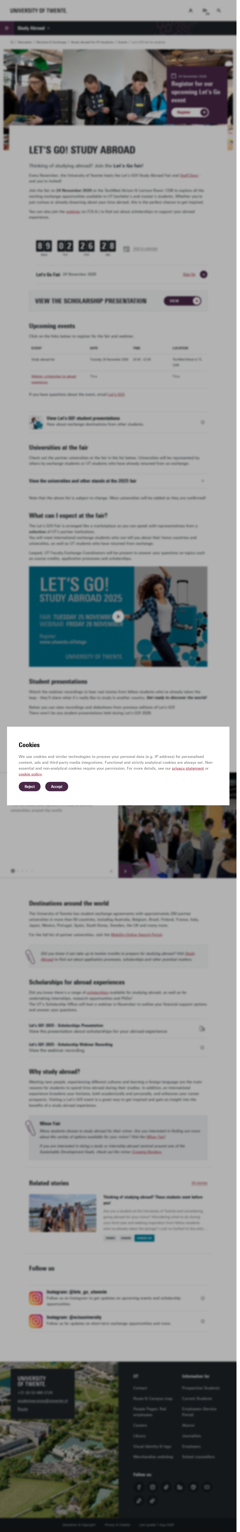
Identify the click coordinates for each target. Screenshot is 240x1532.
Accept (56, 786)
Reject (30, 786)
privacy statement (188, 768)
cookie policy (30, 774)
